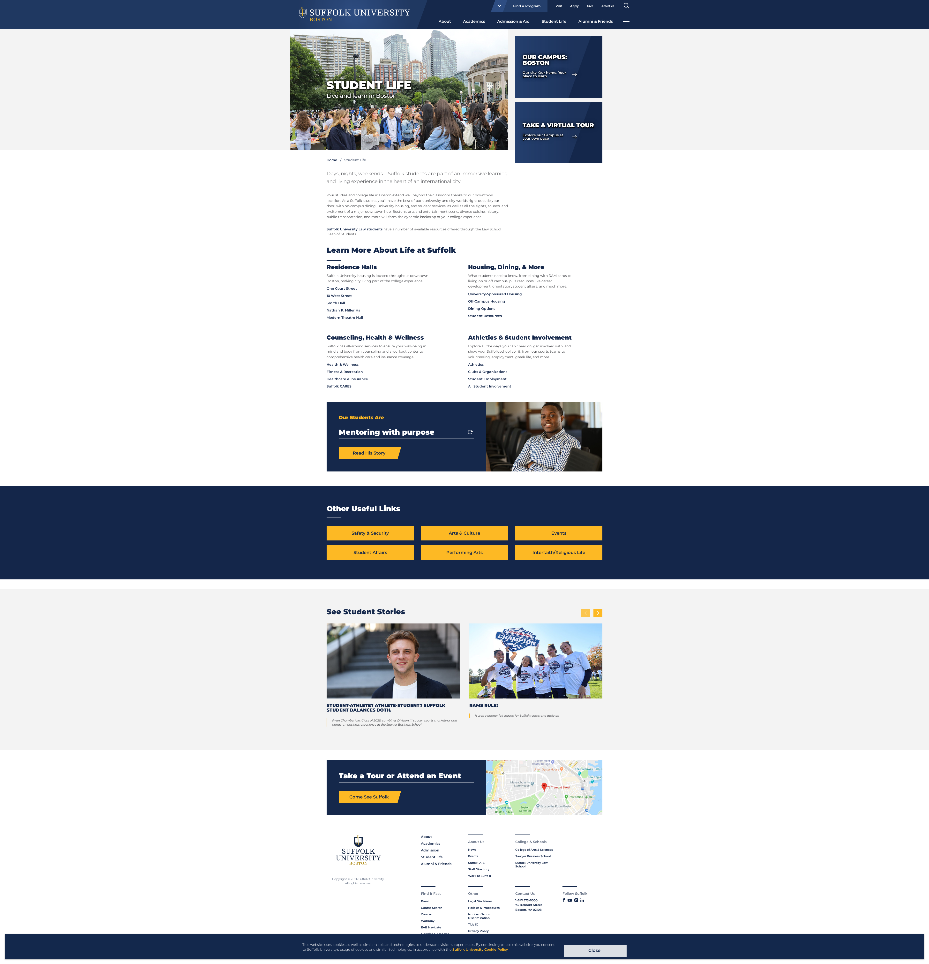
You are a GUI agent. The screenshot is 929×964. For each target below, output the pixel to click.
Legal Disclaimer (480, 901)
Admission (430, 850)
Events (558, 533)
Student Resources (485, 316)
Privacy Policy (478, 931)
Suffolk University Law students (354, 229)
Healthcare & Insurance (347, 379)
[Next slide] (470, 432)
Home (332, 160)
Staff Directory (478, 869)
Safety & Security (370, 533)
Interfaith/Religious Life (558, 552)
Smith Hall (336, 303)
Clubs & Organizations (487, 372)
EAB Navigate (431, 927)
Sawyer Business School (533, 856)
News (472, 849)
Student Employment (487, 379)
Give (590, 6)
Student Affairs (370, 552)
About (445, 21)
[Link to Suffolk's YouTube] (570, 900)
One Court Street (342, 288)
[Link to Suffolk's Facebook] (563, 900)
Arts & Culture (464, 533)
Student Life (554, 21)
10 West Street (339, 296)
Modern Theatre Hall (345, 317)
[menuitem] (445, 21)
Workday (428, 921)
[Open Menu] (626, 21)
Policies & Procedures (484, 908)
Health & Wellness (343, 364)
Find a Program (527, 6)
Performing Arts (464, 552)
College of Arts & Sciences (534, 849)
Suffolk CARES (339, 386)
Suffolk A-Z (476, 863)
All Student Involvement (489, 386)
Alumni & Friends (595, 21)
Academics (474, 21)
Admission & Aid (513, 21)
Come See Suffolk (369, 797)
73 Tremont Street (528, 905)
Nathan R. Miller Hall (344, 310)
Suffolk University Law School (531, 864)
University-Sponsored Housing (495, 294)
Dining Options (481, 308)
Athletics (607, 6)
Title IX (473, 924)
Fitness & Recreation (345, 372)
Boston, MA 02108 (528, 909)
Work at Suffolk (479, 876)
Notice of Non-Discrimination (479, 916)
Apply (574, 6)
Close (594, 950)
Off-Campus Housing (486, 301)
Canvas (426, 914)
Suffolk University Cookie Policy (480, 949)
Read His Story (369, 453)
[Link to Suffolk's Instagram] (576, 900)
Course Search (431, 908)
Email (425, 901)
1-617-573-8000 (526, 900)
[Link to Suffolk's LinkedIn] (582, 900)
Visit (559, 6)
